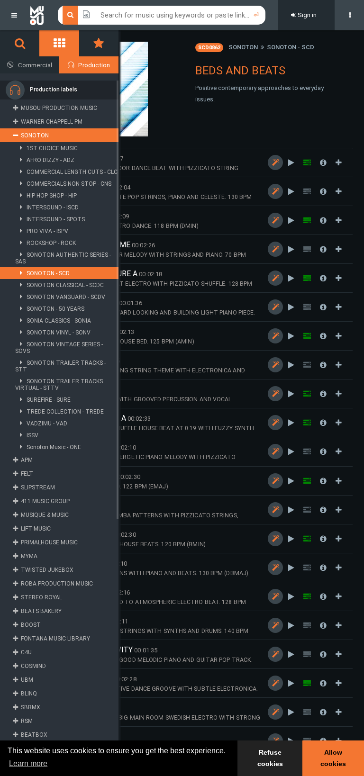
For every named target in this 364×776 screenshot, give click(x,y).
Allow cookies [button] (333, 758)
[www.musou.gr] (37, 15)
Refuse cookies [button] (270, 758)
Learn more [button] (28, 763)
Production (94, 65)
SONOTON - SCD (290, 47)
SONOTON (243, 47)
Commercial (35, 65)
